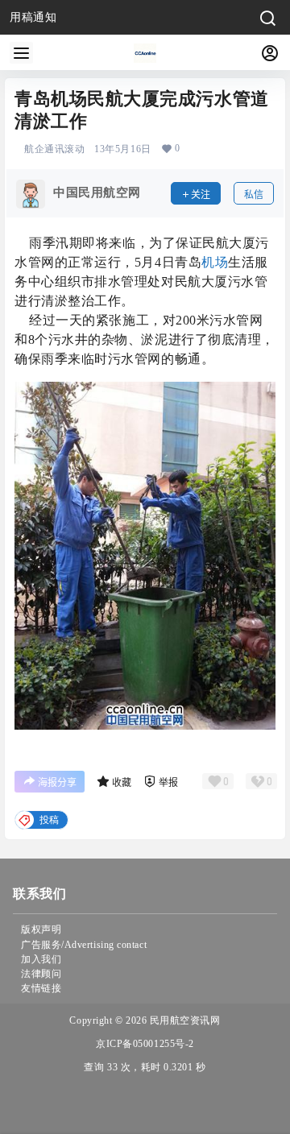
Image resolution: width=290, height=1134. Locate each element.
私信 (253, 194)
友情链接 (41, 988)
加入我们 (41, 959)
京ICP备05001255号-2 (145, 1043)
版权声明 (41, 929)
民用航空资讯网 (183, 1020)
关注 (200, 194)
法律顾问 (41, 973)
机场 (214, 262)
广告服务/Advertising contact (84, 944)
